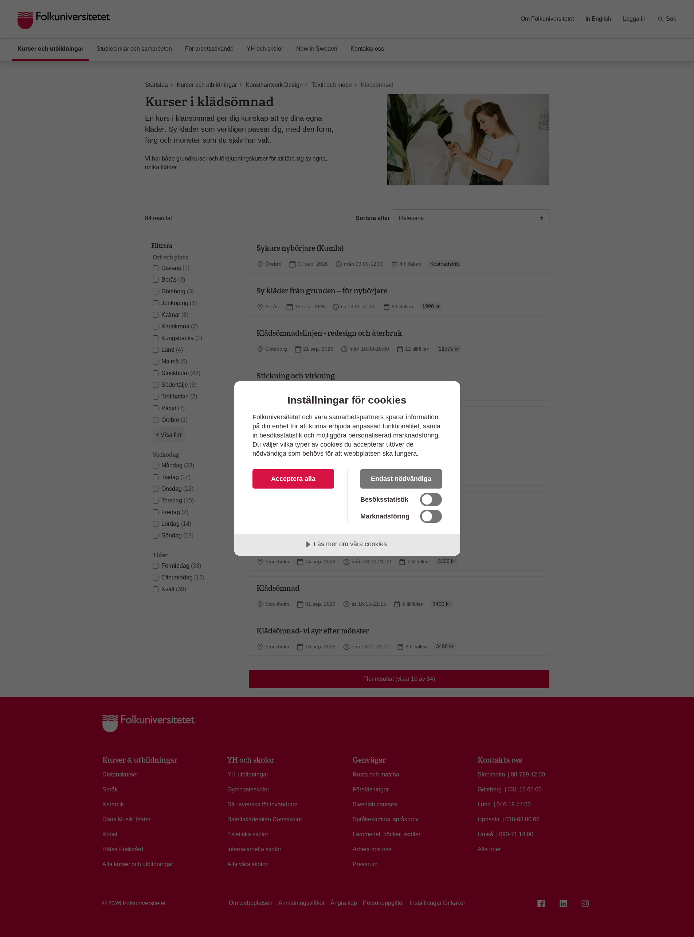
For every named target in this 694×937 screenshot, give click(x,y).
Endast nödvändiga (401, 478)
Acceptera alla (293, 478)
